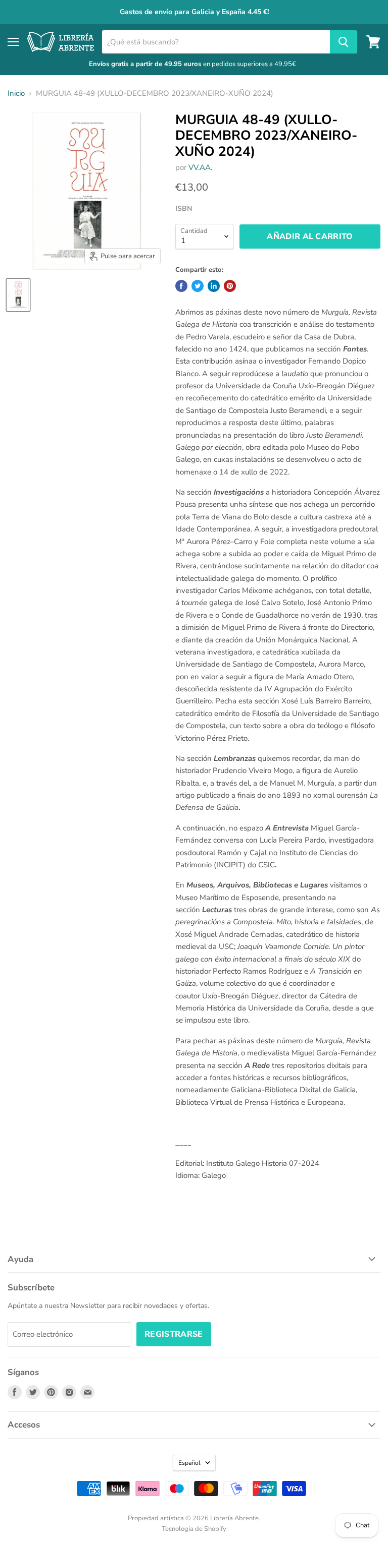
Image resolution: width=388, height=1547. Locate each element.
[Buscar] (343, 41)
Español (189, 1463)
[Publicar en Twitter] (197, 286)
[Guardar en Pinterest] (230, 286)
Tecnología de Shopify (194, 1528)
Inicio (16, 93)
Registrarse (173, 1334)
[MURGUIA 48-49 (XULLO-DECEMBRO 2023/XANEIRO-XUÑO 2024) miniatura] (18, 295)
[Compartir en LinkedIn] (214, 286)
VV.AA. (200, 167)
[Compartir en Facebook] (181, 286)
